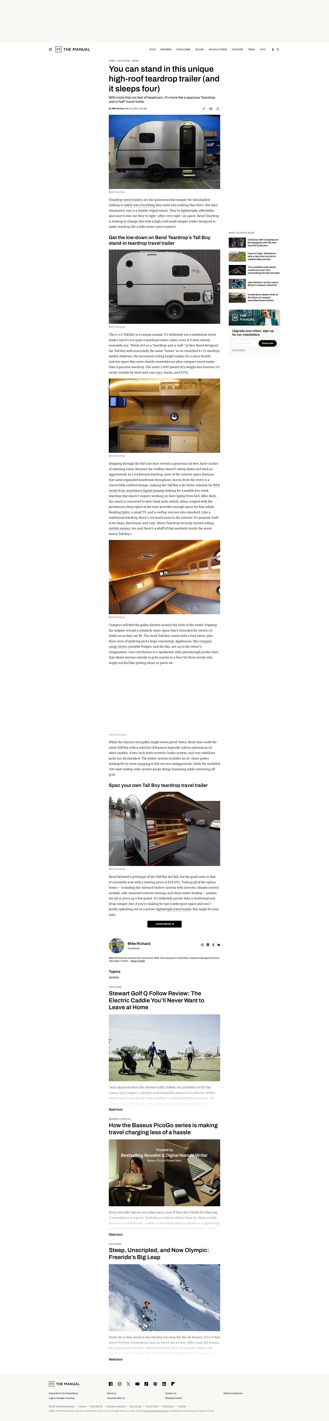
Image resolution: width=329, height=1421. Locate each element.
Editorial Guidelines (233, 1393)
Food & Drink (183, 49)
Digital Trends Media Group (62, 1406)
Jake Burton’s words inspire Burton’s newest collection (263, 284)
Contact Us (170, 1393)
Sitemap (182, 1406)
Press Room (168, 1406)
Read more (116, 1109)
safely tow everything (139, 205)
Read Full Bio (138, 961)
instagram (202, 945)
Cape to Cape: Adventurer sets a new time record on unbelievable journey (262, 256)
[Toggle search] (277, 49)
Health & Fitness (218, 49)
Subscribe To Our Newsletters (63, 1393)
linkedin (207, 945)
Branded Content (120, 1119)
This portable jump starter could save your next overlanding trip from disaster (264, 270)
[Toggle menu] (50, 49)
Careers (82, 1406)
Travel (251, 49)
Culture (199, 49)
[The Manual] (72, 49)
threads (213, 945)
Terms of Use (136, 1406)
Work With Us (96, 1406)
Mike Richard (118, 108)
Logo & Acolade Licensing (61, 1398)
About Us (111, 1393)
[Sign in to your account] (273, 49)
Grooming (166, 49)
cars (159, 372)
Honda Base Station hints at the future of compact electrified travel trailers (263, 297)
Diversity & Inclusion (116, 1406)
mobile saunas (119, 528)
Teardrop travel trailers (126, 200)
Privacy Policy (238, 350)
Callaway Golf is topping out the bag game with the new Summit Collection (263, 242)
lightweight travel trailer (173, 909)
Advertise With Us (116, 1398)
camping (143, 764)
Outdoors (237, 49)
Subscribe (267, 343)
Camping (114, 977)
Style (152, 49)
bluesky (218, 945)
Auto (262, 49)
